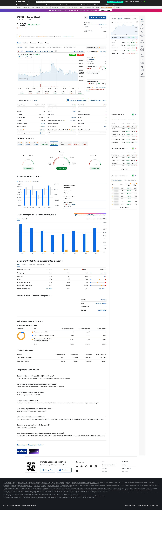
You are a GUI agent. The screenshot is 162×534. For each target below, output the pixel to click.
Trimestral (25, 218)
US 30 (113, 45)
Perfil (26, 47)
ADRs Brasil (62, 7)
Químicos (103, 299)
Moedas (114, 18)
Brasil (32, 7)
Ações (19, 7)
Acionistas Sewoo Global (29, 321)
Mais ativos (114, 119)
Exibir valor (101, 24)
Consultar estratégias (68, 36)
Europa (81, 7)
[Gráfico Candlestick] (18, 51)
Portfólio (104, 468)
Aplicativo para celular (108, 465)
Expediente (125, 471)
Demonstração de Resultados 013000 (35, 215)
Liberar (50, 288)
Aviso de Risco (155, 505)
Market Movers (117, 114)
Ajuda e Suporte (126, 468)
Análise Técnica (24, 138)
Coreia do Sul (102, 310)
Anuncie (124, 465)
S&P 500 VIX (115, 48)
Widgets (104, 471)
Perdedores (131, 119)
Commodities (127, 18)
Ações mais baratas (118, 176)
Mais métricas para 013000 (98, 100)
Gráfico (25, 43)
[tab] (20, 144)
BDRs (68, 7)
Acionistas (31, 47)
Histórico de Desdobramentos (54, 47)
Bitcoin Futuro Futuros (117, 50)
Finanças (33, 43)
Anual (18, 218)
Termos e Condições (129, 505)
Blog (103, 461)
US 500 (113, 42)
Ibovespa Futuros (116, 40)
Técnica (40, 43)
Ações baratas (118, 7)
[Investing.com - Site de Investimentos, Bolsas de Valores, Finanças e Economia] (23, 2)
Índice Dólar (115, 53)
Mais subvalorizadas (117, 180)
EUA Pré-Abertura (46, 7)
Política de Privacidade (143, 505)
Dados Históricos (40, 47)
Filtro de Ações (98, 4)
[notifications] (142, 1)
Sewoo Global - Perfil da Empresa (33, 295)
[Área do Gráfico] (22, 51)
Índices (120, 18)
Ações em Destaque (118, 148)
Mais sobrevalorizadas (130, 180)
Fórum (47, 43)
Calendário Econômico (86, 4)
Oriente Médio (88, 7)
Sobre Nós (125, 461)
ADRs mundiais (54, 7)
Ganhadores (123, 119)
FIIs (72, 7)
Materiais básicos (101, 303)
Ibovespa (114, 37)
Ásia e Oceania (95, 7)
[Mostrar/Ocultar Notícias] (56, 51)
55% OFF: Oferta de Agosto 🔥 (115, 1)
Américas (76, 7)
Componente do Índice (70, 47)
